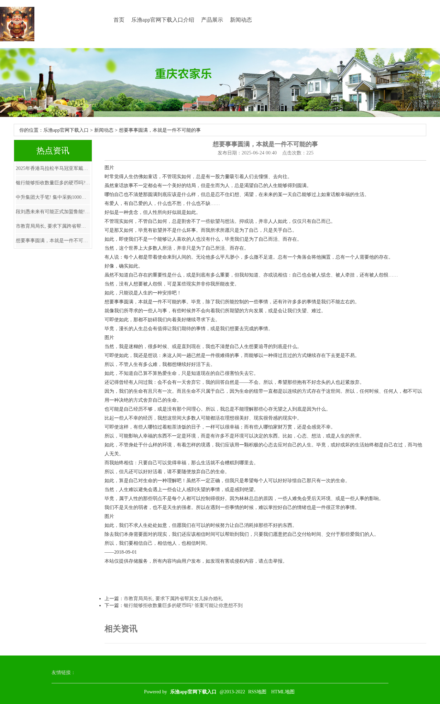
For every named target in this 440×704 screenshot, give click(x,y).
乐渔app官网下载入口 (66, 130)
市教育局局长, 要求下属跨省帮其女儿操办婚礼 (53, 226)
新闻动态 (241, 20)
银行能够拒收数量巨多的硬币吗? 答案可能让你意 (53, 182)
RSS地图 (257, 691)
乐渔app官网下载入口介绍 (162, 20)
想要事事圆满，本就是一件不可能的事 (53, 240)
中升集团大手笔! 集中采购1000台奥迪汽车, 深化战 (53, 197)
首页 (118, 20)
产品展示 (212, 20)
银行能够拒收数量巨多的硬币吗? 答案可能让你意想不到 (183, 605)
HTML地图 (283, 691)
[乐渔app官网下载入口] (17, 24)
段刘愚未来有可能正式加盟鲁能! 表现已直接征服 (53, 211)
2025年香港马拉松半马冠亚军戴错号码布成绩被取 (53, 168)
